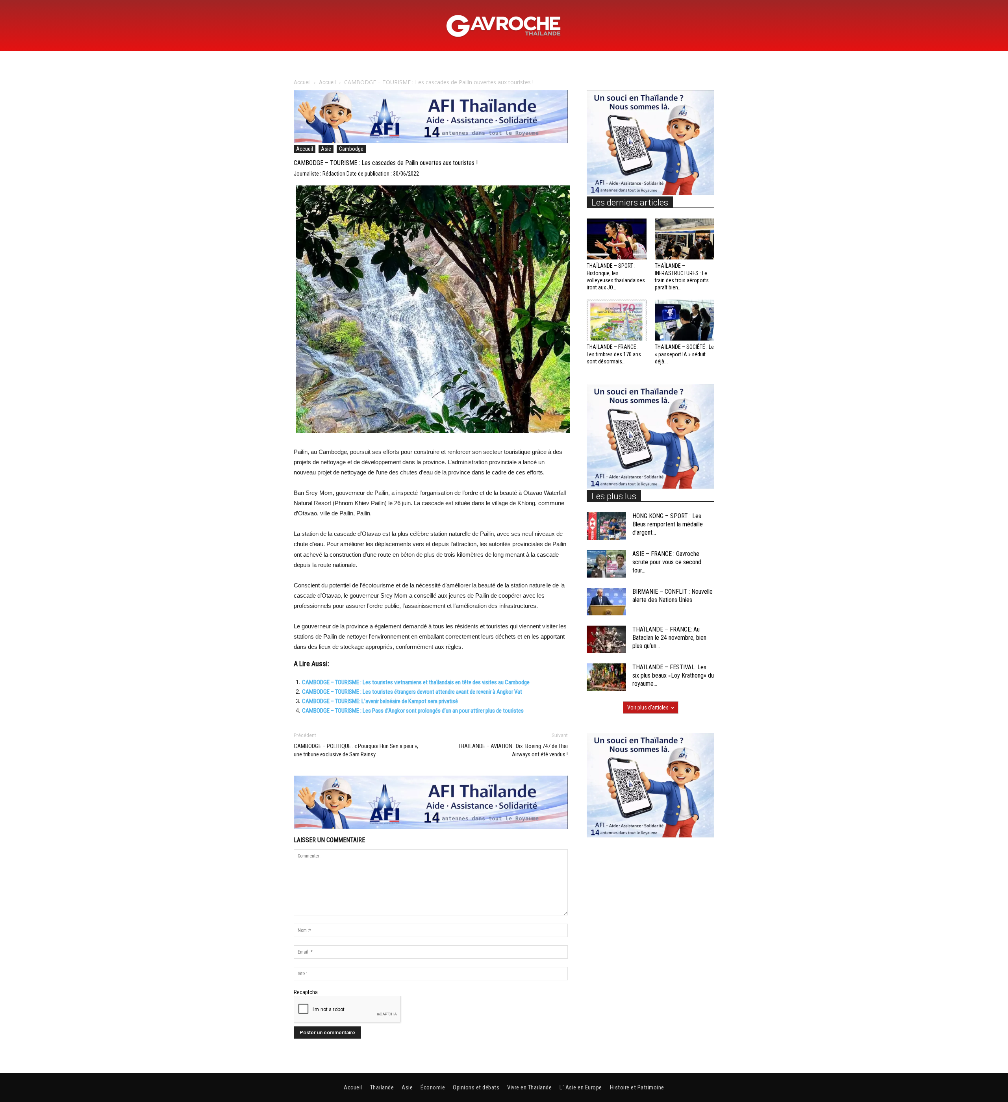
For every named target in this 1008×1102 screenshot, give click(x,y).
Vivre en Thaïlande (529, 1087)
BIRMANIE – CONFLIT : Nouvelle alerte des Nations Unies (672, 596)
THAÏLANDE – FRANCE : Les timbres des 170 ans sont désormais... (614, 354)
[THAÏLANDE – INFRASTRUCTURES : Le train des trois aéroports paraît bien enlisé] (685, 239)
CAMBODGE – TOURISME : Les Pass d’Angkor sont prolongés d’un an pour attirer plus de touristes (413, 710)
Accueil (302, 82)
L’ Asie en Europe (581, 1087)
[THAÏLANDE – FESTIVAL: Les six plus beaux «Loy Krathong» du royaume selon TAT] (606, 677)
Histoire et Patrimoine (637, 1087)
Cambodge (351, 149)
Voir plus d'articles (648, 707)
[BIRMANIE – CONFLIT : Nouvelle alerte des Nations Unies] (606, 601)
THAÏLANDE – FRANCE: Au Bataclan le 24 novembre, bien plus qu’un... (669, 638)
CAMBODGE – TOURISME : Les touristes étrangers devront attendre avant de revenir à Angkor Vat (412, 691)
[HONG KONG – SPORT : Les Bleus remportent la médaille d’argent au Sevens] (606, 526)
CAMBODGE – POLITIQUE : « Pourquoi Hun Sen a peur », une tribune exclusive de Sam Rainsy (356, 750)
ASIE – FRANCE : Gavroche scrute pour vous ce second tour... (666, 562)
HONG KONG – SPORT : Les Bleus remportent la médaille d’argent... (667, 524)
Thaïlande (382, 1087)
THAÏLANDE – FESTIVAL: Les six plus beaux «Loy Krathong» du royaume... (673, 675)
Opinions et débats (476, 1087)
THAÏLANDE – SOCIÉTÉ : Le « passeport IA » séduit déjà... (684, 354)
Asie (326, 149)
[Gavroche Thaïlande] (504, 26)
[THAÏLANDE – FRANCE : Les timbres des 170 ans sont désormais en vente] (617, 320)
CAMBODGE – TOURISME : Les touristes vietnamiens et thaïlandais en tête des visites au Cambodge (416, 682)
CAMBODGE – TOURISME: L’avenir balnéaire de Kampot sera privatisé (380, 701)
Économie (433, 1087)
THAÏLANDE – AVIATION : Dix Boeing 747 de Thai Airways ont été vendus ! (513, 750)
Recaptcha (306, 992)
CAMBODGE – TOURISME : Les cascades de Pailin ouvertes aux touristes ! (386, 163)
